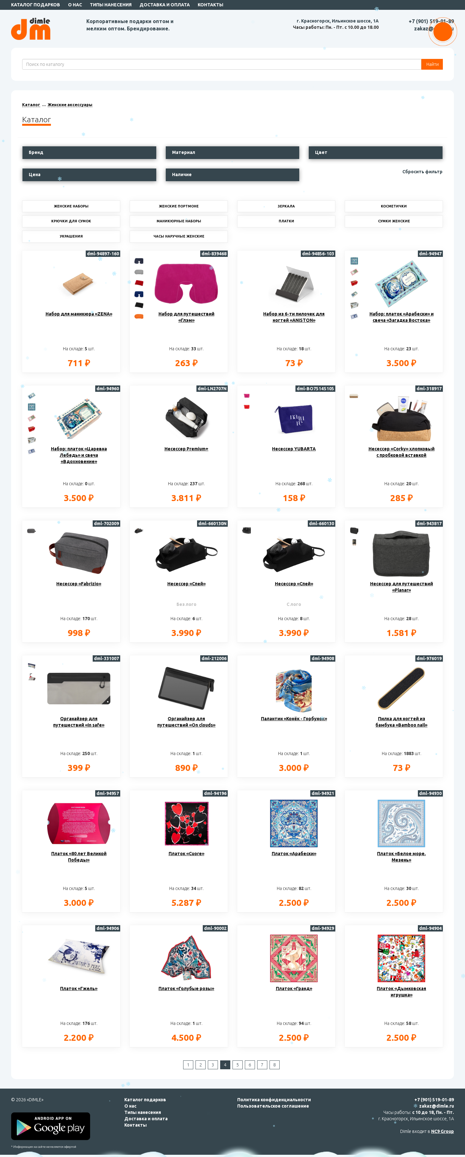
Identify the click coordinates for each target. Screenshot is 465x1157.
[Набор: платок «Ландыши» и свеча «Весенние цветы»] (354, 271)
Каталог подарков (35, 4)
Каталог (31, 104)
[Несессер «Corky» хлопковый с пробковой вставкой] (354, 395)
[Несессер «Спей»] (139, 530)
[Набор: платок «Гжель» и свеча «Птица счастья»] (354, 316)
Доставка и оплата (165, 4)
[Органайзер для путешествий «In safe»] (31, 665)
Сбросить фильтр (422, 171)
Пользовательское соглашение (273, 1106)
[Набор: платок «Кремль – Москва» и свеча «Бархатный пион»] (354, 282)
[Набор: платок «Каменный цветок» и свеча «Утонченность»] (354, 260)
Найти (432, 64)
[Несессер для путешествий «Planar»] (354, 530)
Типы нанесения (111, 4)
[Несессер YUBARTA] (246, 395)
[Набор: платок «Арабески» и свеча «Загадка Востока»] (31, 395)
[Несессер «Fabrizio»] (31, 530)
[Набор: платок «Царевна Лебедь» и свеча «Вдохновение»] (354, 293)
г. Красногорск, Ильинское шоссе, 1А (338, 20)
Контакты (210, 4)
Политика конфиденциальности (274, 1099)
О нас (75, 4)
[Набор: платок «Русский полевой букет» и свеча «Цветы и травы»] (354, 305)
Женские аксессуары (70, 104)
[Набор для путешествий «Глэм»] (139, 260)
